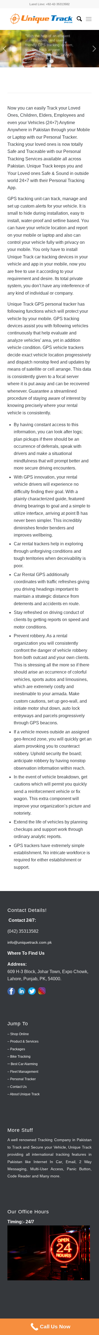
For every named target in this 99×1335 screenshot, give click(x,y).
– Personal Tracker (21, 1079)
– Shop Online (18, 1034)
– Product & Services (22, 1041)
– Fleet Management (22, 1072)
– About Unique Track (23, 1094)
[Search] (76, 19)
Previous (5, 48)
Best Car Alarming (24, 1064)
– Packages (16, 1049)
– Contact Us (17, 1087)
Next (94, 48)
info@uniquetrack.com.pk (29, 942)
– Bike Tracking (19, 1056)
